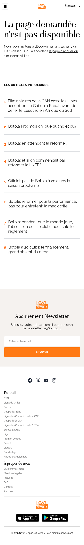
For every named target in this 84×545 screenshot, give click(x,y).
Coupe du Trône (12, 411)
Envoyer (42, 351)
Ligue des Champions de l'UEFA (21, 425)
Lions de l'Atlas (12, 402)
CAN (6, 398)
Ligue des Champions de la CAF (21, 416)
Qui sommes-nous (14, 469)
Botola (7, 407)
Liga (6, 434)
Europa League (12, 429)
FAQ (6, 482)
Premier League (12, 438)
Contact (8, 487)
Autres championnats (15, 456)
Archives (8, 491)
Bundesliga (10, 452)
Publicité (8, 478)
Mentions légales (13, 473)
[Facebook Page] (30, 380)
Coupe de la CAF (13, 420)
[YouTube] (46, 380)
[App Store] (27, 517)
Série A (8, 443)
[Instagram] (54, 380)
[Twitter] (38, 380)
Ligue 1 (8, 447)
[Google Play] (55, 517)
